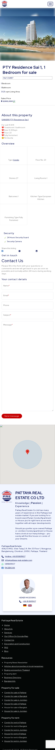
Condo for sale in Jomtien (15, 700)
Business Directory (12, 677)
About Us (8, 629)
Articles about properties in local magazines (23, 666)
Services (8, 632)
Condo (16, 160)
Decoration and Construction (17, 644)
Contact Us (9, 640)
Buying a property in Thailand (17, 670)
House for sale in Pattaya (15, 704)
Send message (11, 416)
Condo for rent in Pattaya (15, 722)
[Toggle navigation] (50, 4)
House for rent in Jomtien (15, 741)
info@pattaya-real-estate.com (18, 560)
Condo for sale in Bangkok (15, 696)
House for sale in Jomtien (15, 711)
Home (7, 625)
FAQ (6, 647)
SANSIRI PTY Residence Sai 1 (15, 119)
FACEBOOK (10, 568)
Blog (6, 651)
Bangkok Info (9, 681)
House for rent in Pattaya (15, 734)
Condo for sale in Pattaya (15, 692)
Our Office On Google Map (16, 636)
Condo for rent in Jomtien (15, 730)
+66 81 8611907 (29, 601)
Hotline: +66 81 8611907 (15, 556)
